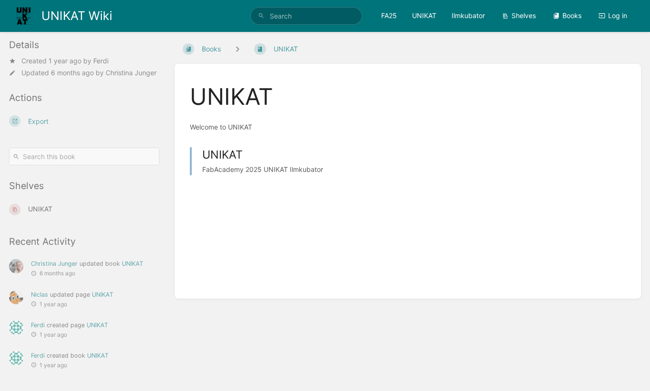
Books (571, 15)
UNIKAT (424, 15)
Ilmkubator (468, 15)
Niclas (39, 294)
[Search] (261, 16)
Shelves (524, 15)
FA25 (389, 15)
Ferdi (100, 61)
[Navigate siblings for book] (237, 49)
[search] (306, 16)
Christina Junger (131, 73)
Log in (617, 15)
